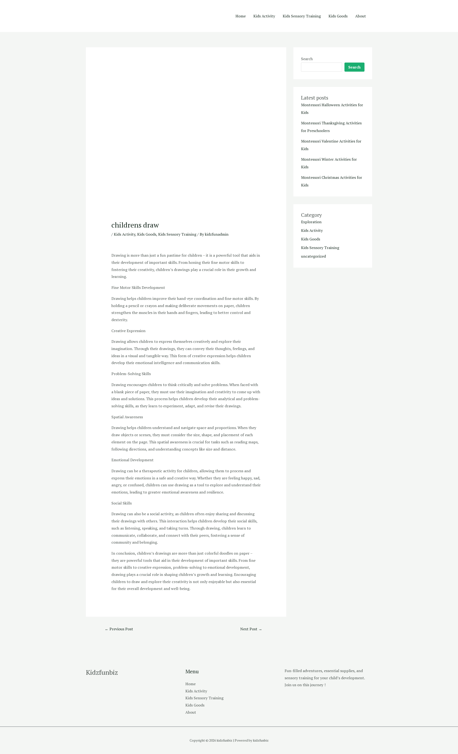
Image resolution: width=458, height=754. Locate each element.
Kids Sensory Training (302, 16)
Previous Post (119, 629)
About (360, 16)
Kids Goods (338, 16)
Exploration (311, 221)
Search (307, 58)
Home (240, 16)
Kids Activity (264, 16)
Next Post (251, 629)
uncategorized (313, 256)
